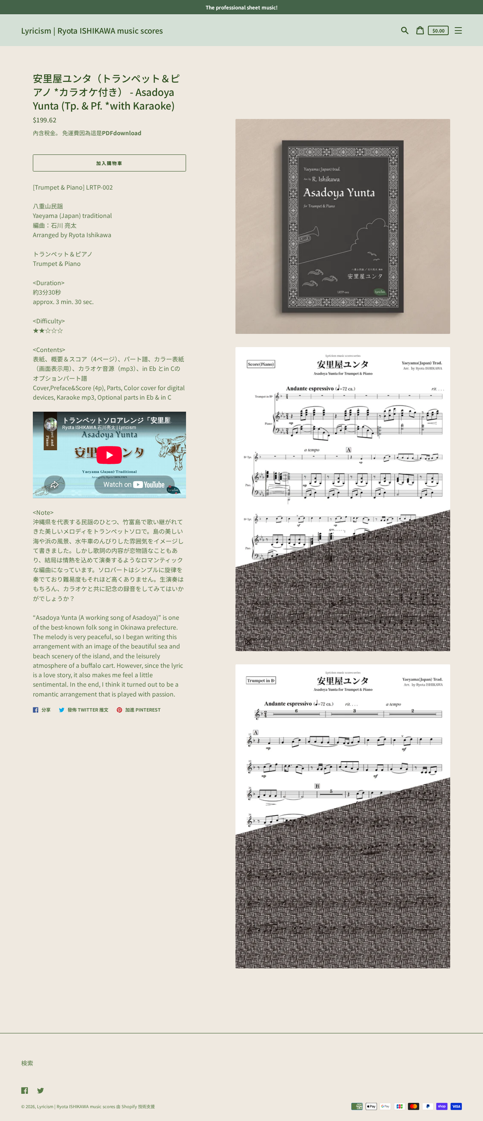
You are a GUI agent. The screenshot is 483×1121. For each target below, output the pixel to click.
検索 (27, 1063)
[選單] (458, 30)
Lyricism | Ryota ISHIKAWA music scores (92, 30)
